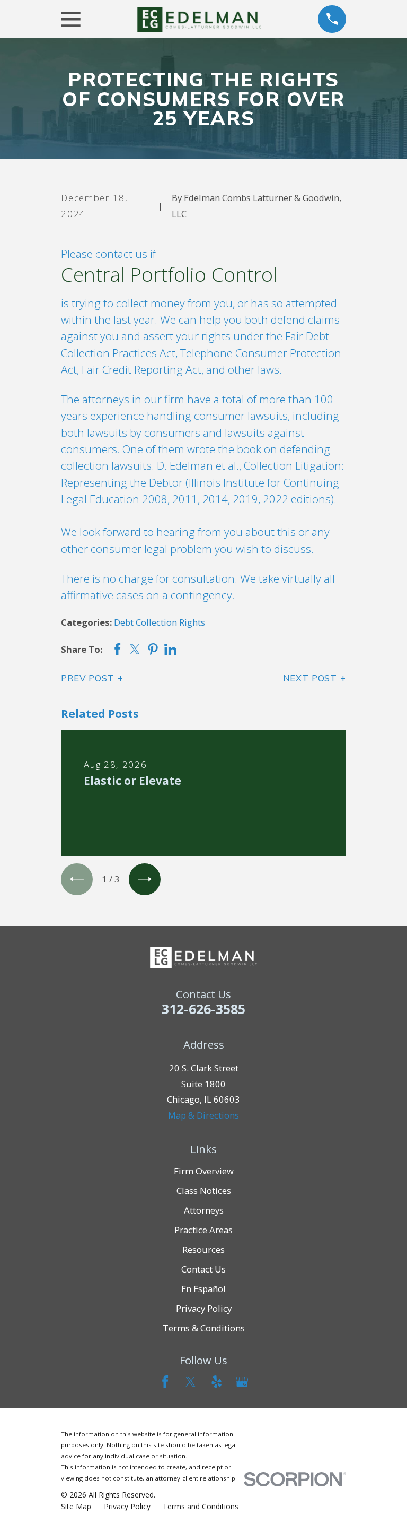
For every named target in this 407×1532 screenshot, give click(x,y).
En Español (203, 1289)
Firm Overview (204, 1171)
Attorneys (204, 1210)
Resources (203, 1249)
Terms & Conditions (204, 1328)
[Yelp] (216, 1381)
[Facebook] (165, 1381)
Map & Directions (203, 1115)
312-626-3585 (203, 1009)
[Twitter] (190, 1381)
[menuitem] (76, 1506)
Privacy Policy (204, 1308)
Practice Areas (203, 1230)
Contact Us (203, 1269)
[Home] (199, 19)
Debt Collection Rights (159, 622)
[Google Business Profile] (242, 1381)
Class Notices (203, 1190)
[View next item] (145, 879)
